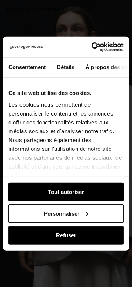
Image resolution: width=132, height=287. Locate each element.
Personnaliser (62, 213)
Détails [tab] (65, 67)
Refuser (66, 235)
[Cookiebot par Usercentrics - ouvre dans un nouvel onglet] (93, 47)
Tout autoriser (66, 192)
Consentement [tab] (27, 67)
